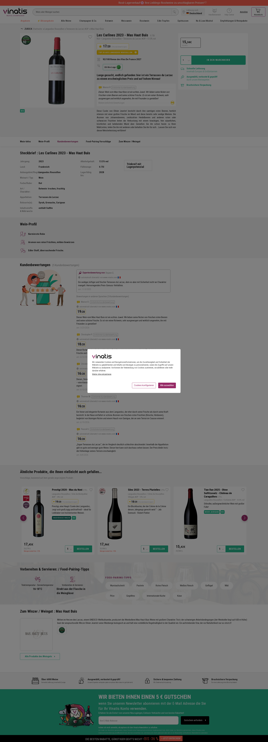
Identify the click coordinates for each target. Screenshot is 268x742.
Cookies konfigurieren (144, 385)
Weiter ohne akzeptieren (101, 374)
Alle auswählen (167, 385)
